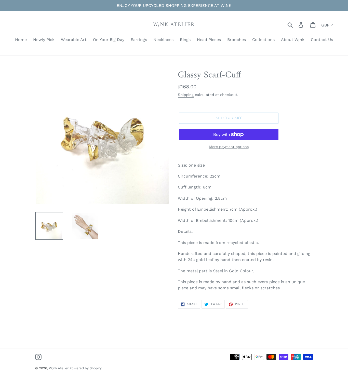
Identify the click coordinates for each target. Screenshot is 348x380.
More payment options (229, 147)
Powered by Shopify (86, 368)
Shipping (186, 94)
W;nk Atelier (174, 24)
